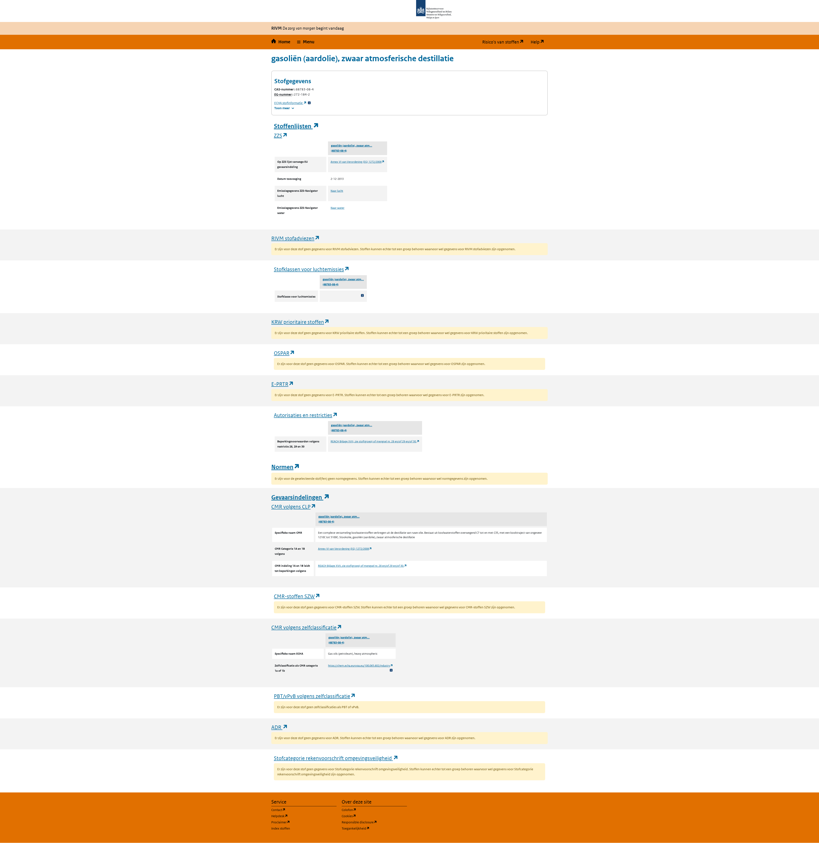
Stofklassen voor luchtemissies (312, 269)
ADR (279, 727)
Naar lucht (337, 191)
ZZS (281, 135)
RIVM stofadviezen (295, 238)
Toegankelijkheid (374, 828)
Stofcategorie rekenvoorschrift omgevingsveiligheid (336, 758)
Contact (298, 810)
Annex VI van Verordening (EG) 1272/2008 (358, 162)
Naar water (337, 208)
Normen (285, 467)
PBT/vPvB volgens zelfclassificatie (315, 696)
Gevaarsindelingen (300, 497)
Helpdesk (300, 816)
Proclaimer (301, 822)
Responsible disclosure (374, 822)
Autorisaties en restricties (306, 415)
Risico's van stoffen (504, 42)
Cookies (369, 816)
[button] (306, 42)
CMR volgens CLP (293, 506)
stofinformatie (290, 103)
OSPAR (284, 353)
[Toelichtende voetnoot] (362, 295)
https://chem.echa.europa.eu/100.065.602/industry (360, 665)
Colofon (369, 810)
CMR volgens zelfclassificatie (306, 627)
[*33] (309, 103)
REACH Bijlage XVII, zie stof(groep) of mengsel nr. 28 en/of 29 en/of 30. (375, 441)
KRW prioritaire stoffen (300, 322)
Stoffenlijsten (296, 126)
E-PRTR (282, 384)
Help (539, 42)
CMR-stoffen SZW (297, 596)
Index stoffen (280, 828)
